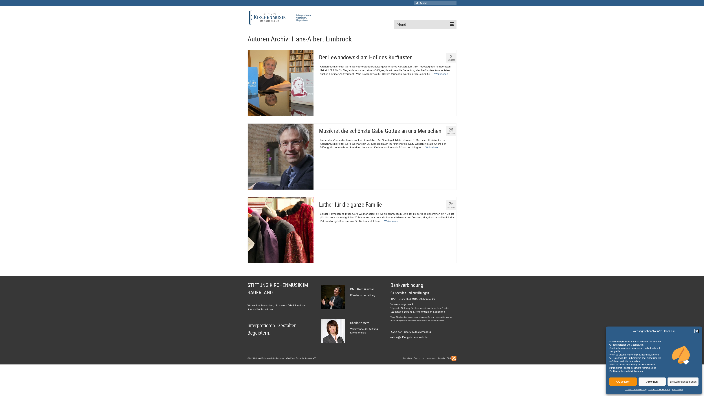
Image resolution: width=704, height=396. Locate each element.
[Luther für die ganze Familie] (281, 230)
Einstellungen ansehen (683, 381)
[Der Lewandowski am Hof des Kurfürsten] (281, 83)
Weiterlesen (441, 73)
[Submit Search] (416, 3)
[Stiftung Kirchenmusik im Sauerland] (280, 17)
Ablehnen (652, 381)
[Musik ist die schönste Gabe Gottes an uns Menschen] (281, 156)
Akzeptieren (623, 381)
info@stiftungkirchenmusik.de (410, 337)
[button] (696, 331)
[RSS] (453, 358)
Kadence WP (310, 358)
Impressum (677, 389)
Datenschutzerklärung (636, 389)
